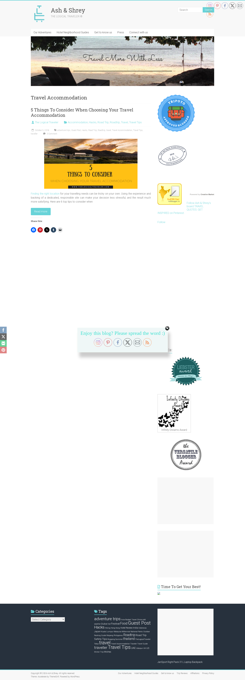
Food (124, 623)
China (139, 620)
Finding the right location (45, 193)
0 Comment (51, 134)
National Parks (137, 632)
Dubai (104, 623)
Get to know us (103, 32)
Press (120, 32)
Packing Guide (100, 635)
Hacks (92, 122)
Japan (97, 631)
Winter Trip (99, 652)
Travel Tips (135, 122)
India (135, 627)
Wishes (107, 651)
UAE (133, 648)
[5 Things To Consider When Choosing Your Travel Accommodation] (91, 140)
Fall (109, 624)
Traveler (133, 644)
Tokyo (96, 644)
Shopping (111, 639)
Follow (161, 222)
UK (144, 648)
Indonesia (142, 628)
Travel (124, 122)
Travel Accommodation (122, 130)
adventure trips (63, 130)
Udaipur (139, 648)
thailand (129, 639)
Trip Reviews (182, 673)
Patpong (109, 635)
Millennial (126, 632)
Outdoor (146, 632)
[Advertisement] (186, 500)
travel (108, 130)
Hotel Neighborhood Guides (73, 32)
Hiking (107, 628)
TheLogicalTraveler (142, 639)
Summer (119, 639)
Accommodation (78, 122)
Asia (123, 620)
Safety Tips (100, 639)
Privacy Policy (208, 673)
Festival (115, 623)
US (147, 648)
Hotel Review (126, 627)
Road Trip (103, 122)
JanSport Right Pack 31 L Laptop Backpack (180, 662)
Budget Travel (130, 620)
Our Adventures (42, 32)
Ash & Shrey (68, 10)
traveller (34, 134)
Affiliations (195, 673)
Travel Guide (142, 644)
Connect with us (138, 32)
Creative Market (207, 194)
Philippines (118, 635)
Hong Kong (115, 628)
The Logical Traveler (46, 122)
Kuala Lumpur (107, 632)
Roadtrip (115, 122)
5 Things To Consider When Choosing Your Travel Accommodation (82, 112)
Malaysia (117, 632)
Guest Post (76, 130)
